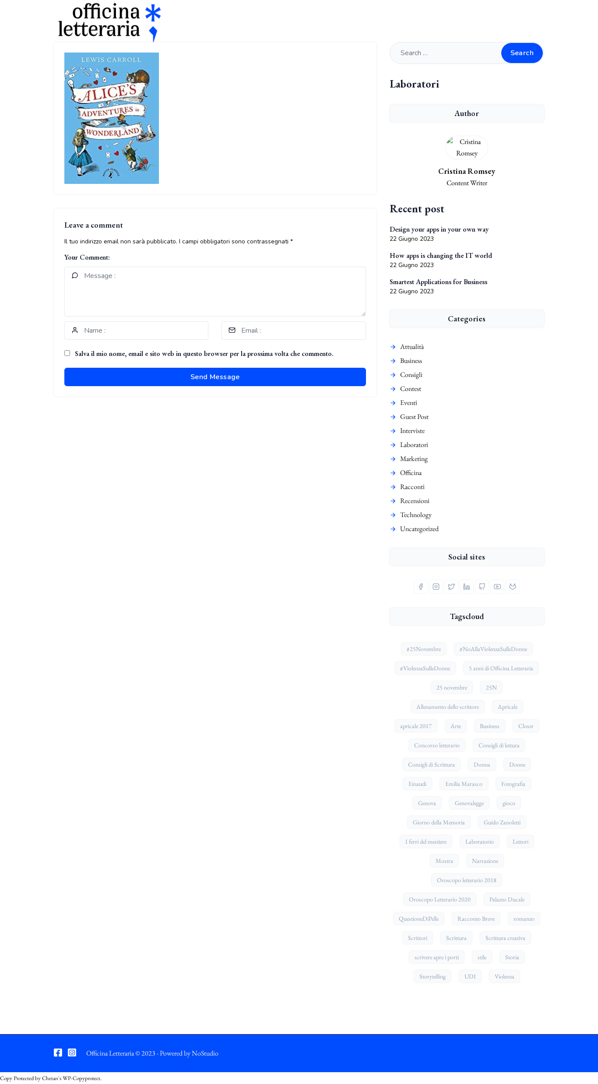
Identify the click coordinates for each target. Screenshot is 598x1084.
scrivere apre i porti (437, 957)
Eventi (408, 402)
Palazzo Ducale (506, 899)
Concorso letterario (437, 745)
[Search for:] (467, 52)
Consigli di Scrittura (431, 764)
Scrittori (417, 938)
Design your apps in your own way (439, 229)
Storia (512, 957)
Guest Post (414, 416)
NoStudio (205, 1053)
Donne (517, 764)
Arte (455, 726)
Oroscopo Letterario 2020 (440, 899)
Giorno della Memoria (439, 822)
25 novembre (451, 687)
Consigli (411, 374)
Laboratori (414, 444)
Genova (427, 803)
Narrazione (485, 861)
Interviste (412, 430)
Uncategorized (419, 528)
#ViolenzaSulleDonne (425, 668)
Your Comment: (87, 257)
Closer (526, 726)
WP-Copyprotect (81, 1078)
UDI (470, 976)
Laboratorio (479, 841)
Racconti (412, 486)
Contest (410, 388)
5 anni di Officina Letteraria (501, 668)
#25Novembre (424, 649)
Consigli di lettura (499, 745)
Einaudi (417, 784)
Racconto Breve (476, 918)
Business (411, 360)
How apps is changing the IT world (441, 255)
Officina (411, 472)
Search (522, 53)
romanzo (524, 918)
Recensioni (414, 500)
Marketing (414, 458)
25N (491, 687)
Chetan (50, 1078)
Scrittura (456, 938)
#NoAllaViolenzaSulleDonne (493, 649)
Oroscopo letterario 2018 (466, 880)
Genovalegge (469, 803)
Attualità (412, 346)
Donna (482, 764)
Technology (416, 514)
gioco (509, 803)
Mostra (444, 861)
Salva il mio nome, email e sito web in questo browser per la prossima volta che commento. (204, 353)
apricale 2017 (416, 726)
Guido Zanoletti (502, 822)
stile (482, 957)
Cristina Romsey (466, 171)
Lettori (520, 841)
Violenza (504, 976)
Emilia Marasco (463, 784)
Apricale (507, 707)
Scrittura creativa (505, 938)
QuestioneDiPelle (419, 918)
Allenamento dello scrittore (447, 707)
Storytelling (432, 976)
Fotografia (513, 784)
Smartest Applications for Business (438, 281)
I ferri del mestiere (426, 841)
